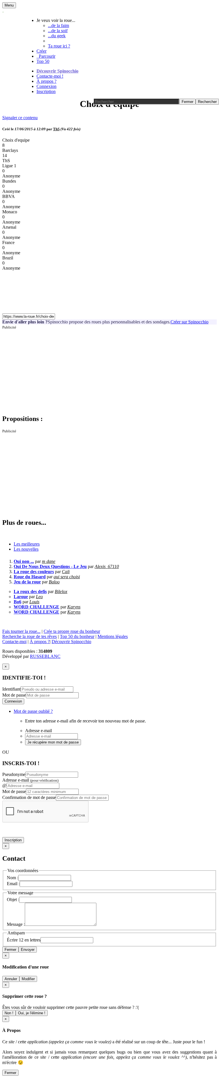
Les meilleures (27, 544)
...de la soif (58, 30)
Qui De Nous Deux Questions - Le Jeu (50, 566)
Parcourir (45, 56)
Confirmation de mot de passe (29, 797)
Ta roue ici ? (59, 46)
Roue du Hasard (30, 576)
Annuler (11, 979)
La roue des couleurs (34, 571)
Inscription (46, 91)
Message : (16, 924)
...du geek (57, 35)
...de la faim (58, 25)
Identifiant (11, 689)
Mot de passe (14, 695)
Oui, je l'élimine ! (31, 1013)
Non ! (9, 1013)
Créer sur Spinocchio (189, 321)
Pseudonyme (13, 774)
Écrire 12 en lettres (23, 939)
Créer (41, 51)
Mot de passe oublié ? (33, 711)
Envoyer (28, 949)
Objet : (13, 899)
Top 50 (42, 61)
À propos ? (46, 81)
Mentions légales (113, 636)
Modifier (28, 979)
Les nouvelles (26, 549)
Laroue (21, 596)
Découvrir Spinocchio (57, 71)
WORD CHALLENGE (36, 606)
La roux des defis (30, 591)
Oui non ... (24, 561)
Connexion (46, 86)
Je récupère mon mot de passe (53, 742)
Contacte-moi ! (49, 76)
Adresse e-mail (30, 780)
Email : (13, 883)
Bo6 (17, 601)
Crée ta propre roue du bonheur (72, 631)
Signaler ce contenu (20, 117)
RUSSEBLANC (45, 656)
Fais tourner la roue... (21, 631)
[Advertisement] (109, 369)
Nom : (12, 877)
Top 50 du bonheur (77, 636)
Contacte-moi (14, 641)
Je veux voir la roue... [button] (55, 20)
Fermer (10, 949)
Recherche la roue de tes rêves (29, 636)
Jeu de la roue (27, 581)
